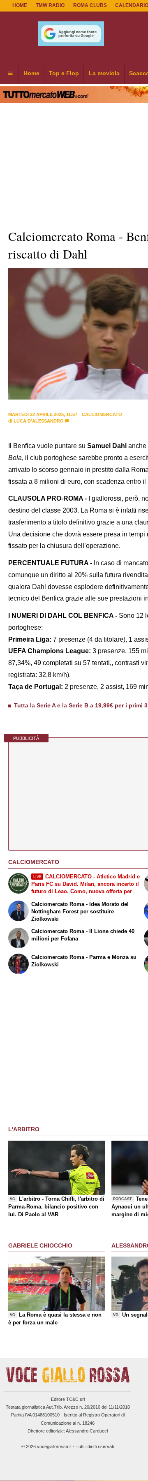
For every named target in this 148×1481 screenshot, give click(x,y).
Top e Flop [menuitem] (64, 73)
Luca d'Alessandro (39, 420)
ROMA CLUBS (90, 5)
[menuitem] (10, 73)
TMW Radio (50, 5)
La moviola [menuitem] (104, 73)
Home (19, 5)
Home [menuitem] (31, 73)
